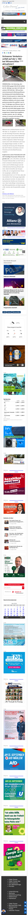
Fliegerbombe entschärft (10, 307)
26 (8, 615)
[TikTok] (6, 3)
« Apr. (7, 617)
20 (11, 613)
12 (8, 611)
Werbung (12, 893)
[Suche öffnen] (24, 21)
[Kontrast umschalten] (25, 909)
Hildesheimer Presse (13, 908)
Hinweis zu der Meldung (8, 193)
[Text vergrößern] (25, 902)
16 (20, 611)
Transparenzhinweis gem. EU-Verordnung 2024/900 (16, 30)
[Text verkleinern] (25, 906)
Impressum (12, 898)
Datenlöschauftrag (15, 895)
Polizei (11, 50)
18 (5, 613)
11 (5, 611)
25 (5, 615)
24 (23, 613)
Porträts (11, 886)
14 (14, 611)
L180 (4, 312)
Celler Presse (13, 879)
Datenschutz (13, 896)
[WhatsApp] (11, 3)
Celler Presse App (14, 881)
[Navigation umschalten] (2, 18)
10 (23, 609)
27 (11, 615)
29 (17, 615)
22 (17, 613)
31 (23, 615)
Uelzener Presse (14, 910)
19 (8, 613)
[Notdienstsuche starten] (23, 587)
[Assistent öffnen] (3, 911)
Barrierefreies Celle (15, 905)
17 (23, 611)
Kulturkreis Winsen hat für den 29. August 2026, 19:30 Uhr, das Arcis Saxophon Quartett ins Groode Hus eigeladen (14, 292)
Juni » (21, 617)
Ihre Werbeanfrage (15, 884)
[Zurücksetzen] (25, 912)
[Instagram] (4, 3)
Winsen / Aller (16, 50)
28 (14, 615)
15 (17, 611)
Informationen (13, 883)
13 (11, 611)
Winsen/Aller (16, 312)
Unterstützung (13, 891)
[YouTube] (9, 3)
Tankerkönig (8, 419)
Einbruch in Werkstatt (9, 276)
